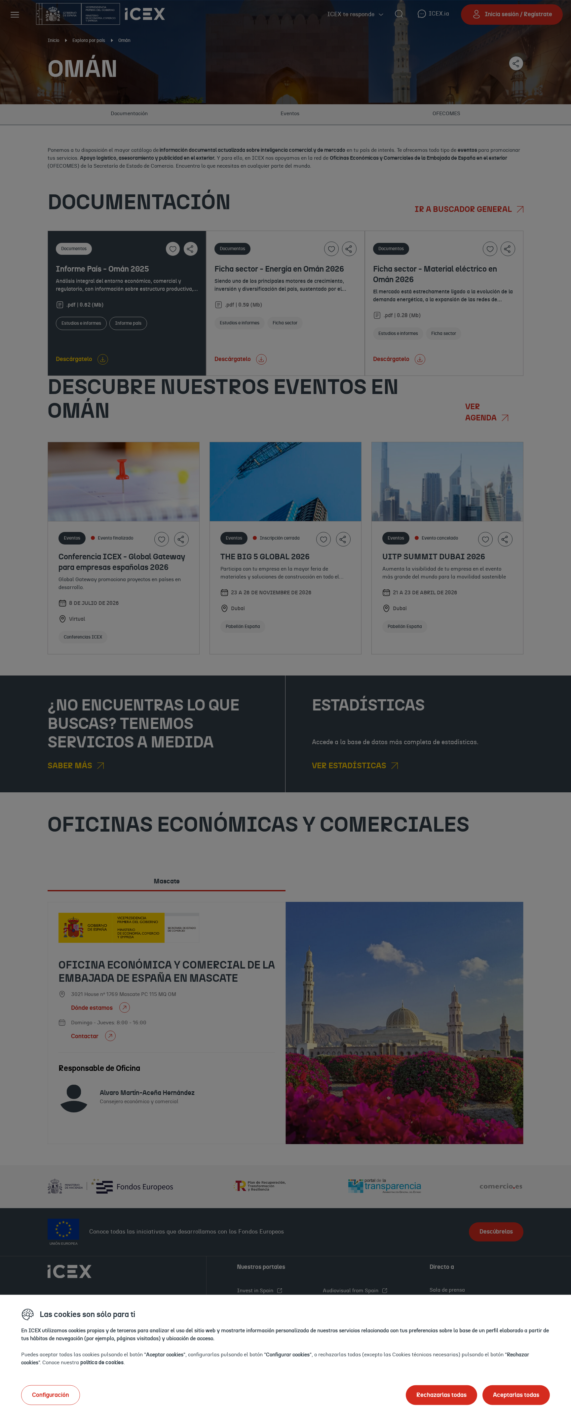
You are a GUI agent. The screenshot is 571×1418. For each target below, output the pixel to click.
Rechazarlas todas (441, 1395)
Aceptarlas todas (516, 1395)
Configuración (50, 1395)
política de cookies (102, 1362)
